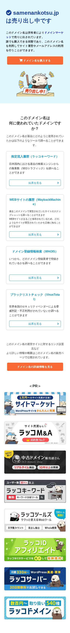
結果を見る (35, 182)
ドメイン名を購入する (37, 60)
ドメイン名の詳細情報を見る (35, 366)
